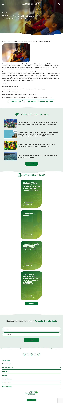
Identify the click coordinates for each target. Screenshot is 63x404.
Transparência (6, 382)
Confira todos (31, 163)
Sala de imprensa (7, 379)
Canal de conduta (7, 386)
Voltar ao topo (32, 400)
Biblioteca (5, 371)
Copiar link (23, 101)
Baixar (27, 204)
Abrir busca (59, 4)
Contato (4, 375)
